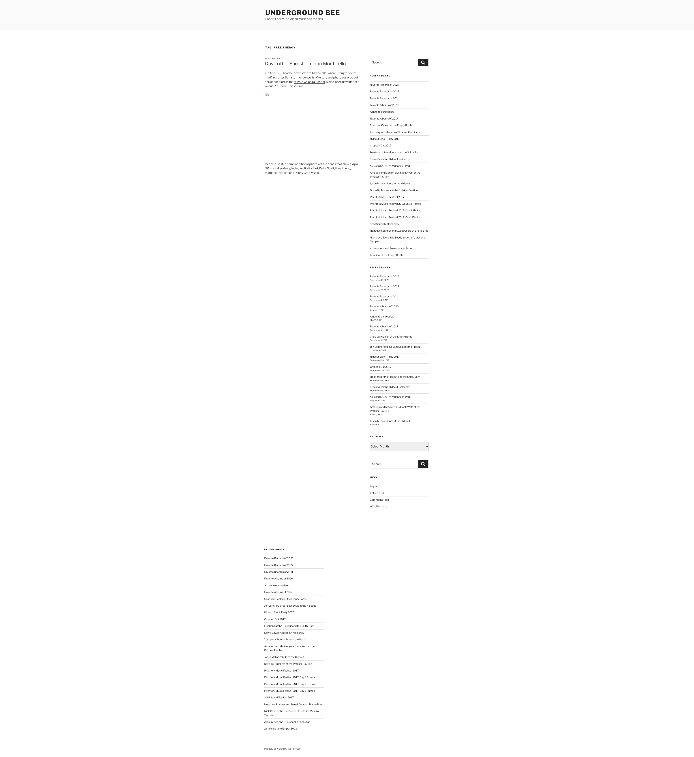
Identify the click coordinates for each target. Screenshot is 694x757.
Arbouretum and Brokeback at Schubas (393, 248)
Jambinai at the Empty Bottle (386, 255)
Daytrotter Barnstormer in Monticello (305, 63)
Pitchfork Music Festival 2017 (387, 197)
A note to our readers (382, 111)
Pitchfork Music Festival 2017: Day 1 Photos (395, 217)
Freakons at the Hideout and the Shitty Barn (395, 152)
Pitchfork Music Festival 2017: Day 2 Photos (395, 210)
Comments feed (379, 499)
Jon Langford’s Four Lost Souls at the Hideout (395, 132)
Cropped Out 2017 (380, 145)
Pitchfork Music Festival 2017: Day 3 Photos (395, 203)
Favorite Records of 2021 (384, 98)
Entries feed (377, 492)
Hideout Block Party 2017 (385, 138)
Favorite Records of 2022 (384, 91)
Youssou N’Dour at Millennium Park (390, 165)
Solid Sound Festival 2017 (384, 223)
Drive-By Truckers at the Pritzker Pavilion (394, 190)
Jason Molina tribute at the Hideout (390, 183)
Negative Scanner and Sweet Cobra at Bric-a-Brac (399, 230)
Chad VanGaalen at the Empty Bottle (391, 125)
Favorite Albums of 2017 (384, 118)
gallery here (282, 168)
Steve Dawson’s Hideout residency (390, 159)
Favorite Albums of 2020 (384, 104)
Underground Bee (302, 13)
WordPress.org (378, 506)
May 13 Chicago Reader (309, 82)
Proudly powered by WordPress (282, 748)
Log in (373, 486)
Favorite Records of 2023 (384, 84)
